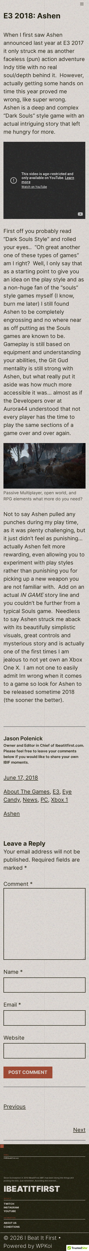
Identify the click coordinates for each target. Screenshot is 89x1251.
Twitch (9, 1203)
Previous (14, 1106)
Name (13, 972)
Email (12, 1004)
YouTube (10, 1211)
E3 (56, 791)
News (30, 799)
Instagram (11, 1207)
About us (10, 1222)
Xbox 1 (59, 799)
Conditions (12, 1226)
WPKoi (44, 1246)
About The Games (26, 791)
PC (44, 799)
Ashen (11, 813)
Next (79, 1130)
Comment (18, 884)
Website (13, 1037)
